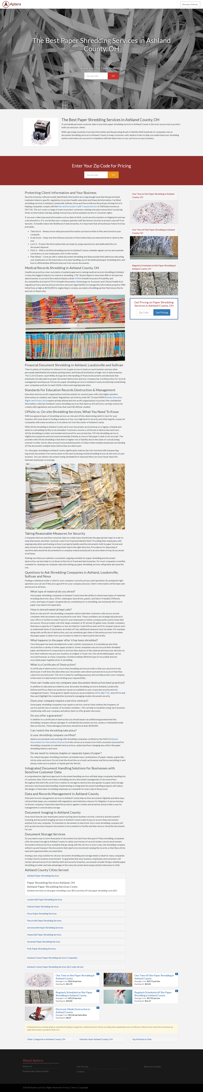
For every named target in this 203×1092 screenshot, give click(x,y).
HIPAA (78, 278)
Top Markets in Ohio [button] (142, 1039)
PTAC (107, 692)
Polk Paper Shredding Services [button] (41, 948)
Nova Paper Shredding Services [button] (42, 913)
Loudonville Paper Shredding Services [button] (44, 899)
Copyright (83, 1087)
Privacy (66, 1087)
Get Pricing (162, 312)
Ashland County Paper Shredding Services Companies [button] (52, 957)
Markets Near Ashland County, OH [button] (96, 1039)
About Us (27, 1066)
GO (113, 76)
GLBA (32, 375)
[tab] (75, 876)
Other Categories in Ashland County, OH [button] (46, 1039)
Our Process (82, 1066)
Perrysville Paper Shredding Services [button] (44, 920)
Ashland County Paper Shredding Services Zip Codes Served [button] (55, 966)
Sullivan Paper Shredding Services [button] (43, 906)
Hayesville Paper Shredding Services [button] (44, 934)
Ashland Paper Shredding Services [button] (43, 875)
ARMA (118, 692)
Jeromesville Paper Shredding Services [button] (45, 927)
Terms (74, 1087)
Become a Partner (190, 4)
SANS (97, 692)
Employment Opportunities (36, 1071)
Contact (80, 1071)
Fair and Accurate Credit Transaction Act (77, 206)
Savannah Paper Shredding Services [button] (43, 941)
